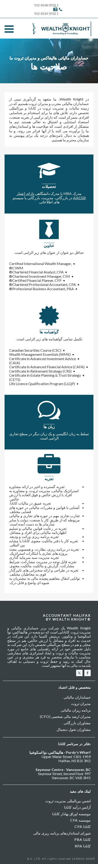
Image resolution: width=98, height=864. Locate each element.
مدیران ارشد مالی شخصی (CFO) (65, 716)
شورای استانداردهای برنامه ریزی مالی (62, 833)
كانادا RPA (83, 846)
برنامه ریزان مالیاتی (76, 710)
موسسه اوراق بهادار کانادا (71, 814)
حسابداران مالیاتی (77, 697)
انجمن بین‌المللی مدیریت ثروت (68, 801)
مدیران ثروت (81, 703)
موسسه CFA (80, 820)
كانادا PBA (82, 839)
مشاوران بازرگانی (77, 723)
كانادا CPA (83, 826)
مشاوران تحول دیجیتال (74, 729)
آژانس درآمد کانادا (77, 807)
